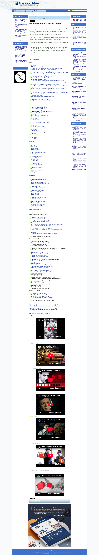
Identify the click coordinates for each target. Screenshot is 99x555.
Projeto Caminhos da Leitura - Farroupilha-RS (41, 228)
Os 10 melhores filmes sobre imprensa (40, 296)
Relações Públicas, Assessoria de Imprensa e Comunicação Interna (46, 68)
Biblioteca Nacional (35, 186)
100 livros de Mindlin (34, 304)
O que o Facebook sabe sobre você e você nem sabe (21, 38)
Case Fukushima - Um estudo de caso (79, 92)
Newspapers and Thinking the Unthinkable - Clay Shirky (79, 69)
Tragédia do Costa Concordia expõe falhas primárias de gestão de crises (21, 30)
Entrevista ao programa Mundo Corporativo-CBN (79, 31)
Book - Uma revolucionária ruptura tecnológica (41, 234)
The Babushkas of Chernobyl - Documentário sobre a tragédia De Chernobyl (79, 144)
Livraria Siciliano (35, 163)
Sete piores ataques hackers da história (79, 89)
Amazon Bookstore (35, 168)
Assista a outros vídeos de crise (79, 169)
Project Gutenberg (35, 134)
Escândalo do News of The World (79, 82)
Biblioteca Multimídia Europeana (38, 185)
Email (44, 18)
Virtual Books (34, 137)
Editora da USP (34, 153)
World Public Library (35, 138)
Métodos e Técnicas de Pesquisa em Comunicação (43, 89)
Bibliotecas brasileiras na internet (38, 179)
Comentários (42, 10)
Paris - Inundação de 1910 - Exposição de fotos (42, 266)
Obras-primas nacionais (35, 308)
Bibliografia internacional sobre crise (39, 98)
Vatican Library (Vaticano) (37, 205)
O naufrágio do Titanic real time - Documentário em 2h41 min (79, 154)
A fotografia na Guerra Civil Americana (40, 282)
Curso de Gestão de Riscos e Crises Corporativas (79, 41)
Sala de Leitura (35, 17)
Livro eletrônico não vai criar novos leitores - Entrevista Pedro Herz (46, 224)
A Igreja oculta (76, 126)
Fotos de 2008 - (39, 256)
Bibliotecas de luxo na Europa (38, 206)
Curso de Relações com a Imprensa (79, 38)
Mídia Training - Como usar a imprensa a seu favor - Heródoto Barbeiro (47, 88)
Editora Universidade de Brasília (38, 152)
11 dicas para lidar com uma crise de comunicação (21, 27)
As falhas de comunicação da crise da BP (21, 25)
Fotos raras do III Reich (36, 260)
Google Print (34, 125)
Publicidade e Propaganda (37, 66)
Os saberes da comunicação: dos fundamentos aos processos (45, 93)
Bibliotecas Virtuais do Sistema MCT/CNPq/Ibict (42, 195)
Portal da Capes (35, 130)
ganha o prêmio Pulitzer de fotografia (43, 264)
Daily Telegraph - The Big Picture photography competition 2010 (46, 280)
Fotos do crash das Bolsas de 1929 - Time (41, 247)
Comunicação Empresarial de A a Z (39, 79)
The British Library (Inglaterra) (38, 201)
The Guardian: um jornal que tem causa (79, 67)
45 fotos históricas (35, 281)
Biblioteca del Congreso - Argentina (39, 180)
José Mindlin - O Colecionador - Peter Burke (41, 225)
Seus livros (33, 133)
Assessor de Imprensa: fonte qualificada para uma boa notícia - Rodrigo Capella (49, 72)
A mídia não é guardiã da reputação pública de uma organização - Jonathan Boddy (79, 54)
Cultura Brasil (34, 118)
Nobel (32, 166)
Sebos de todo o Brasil (36, 167)
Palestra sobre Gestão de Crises (79, 33)
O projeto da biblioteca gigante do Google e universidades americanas (47, 229)
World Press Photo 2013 (36, 275)
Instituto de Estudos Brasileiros (38, 126)
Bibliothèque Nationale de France (38, 197)
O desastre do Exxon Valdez (79, 85)
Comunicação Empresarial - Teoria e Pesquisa (41, 77)
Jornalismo (33, 65)
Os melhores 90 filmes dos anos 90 (39, 294)
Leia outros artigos (79, 71)
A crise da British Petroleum (79, 79)
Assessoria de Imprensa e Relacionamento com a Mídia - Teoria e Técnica (48, 73)
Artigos (22, 10)
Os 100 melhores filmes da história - (42, 297)
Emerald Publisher (35, 198)
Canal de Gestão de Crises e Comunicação (79, 28)
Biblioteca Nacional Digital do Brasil (39, 110)
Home (16, 10)
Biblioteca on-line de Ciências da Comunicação (42, 111)
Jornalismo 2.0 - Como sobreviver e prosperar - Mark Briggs (45, 84)
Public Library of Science (36, 136)
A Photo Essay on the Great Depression (40, 241)
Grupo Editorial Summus (36, 156)
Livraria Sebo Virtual (35, 161)
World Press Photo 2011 (36, 273)
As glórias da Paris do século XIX (38, 244)
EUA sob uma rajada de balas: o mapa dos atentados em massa (79, 106)
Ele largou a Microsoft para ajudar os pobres (41, 220)
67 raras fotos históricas (36, 286)
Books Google (34, 200)
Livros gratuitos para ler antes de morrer (40, 127)
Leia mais (21, 40)
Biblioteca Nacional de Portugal (38, 187)
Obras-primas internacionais (36, 307)
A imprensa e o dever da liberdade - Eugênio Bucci (42, 71)
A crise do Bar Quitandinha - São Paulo (79, 109)
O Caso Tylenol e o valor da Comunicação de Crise (79, 78)
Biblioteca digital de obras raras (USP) (40, 183)
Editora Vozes (34, 155)
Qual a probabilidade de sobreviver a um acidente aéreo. (79, 115)
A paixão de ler (34, 222)
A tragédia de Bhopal (77, 83)
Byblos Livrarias (34, 148)
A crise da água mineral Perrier (79, 103)
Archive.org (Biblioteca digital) (38, 105)
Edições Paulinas (35, 149)
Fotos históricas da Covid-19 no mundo (40, 288)
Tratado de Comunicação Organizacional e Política (42, 96)
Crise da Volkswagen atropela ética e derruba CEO (21, 36)
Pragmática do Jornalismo (37, 95)
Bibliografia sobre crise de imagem (39, 75)
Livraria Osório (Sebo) (36, 157)
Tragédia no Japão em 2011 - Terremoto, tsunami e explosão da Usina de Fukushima (79, 166)
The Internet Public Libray (37, 202)
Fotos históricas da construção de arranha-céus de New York (45, 259)
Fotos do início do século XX (37, 252)
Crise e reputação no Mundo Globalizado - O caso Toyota (21, 22)
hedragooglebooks (35, 123)
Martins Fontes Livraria (36, 164)
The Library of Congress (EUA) (38, 204)
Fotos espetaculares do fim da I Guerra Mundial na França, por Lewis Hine (48, 248)
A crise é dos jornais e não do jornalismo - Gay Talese (79, 57)
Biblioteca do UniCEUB (36, 194)
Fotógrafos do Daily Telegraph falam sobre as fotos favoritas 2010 (46, 278)
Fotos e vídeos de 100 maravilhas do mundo (41, 253)
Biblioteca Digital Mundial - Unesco (39, 108)
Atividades (29, 10)
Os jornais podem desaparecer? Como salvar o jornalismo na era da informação (49, 92)
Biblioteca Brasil (33, 305)
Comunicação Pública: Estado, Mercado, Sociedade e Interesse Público (47, 80)
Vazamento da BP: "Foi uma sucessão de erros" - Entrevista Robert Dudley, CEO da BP (79, 61)
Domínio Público (35, 119)
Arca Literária (34, 145)
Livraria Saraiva (34, 159)
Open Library (34, 129)
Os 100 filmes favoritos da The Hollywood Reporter (43, 300)
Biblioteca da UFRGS (36, 191)
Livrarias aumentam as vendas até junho (40, 221)
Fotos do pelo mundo (40, 258)
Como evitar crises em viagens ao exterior (21, 20)
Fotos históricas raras (36, 285)
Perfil (35, 10)
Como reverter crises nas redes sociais (79, 94)
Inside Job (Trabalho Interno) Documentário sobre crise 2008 (79, 132)
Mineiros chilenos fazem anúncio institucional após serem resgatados (79, 161)
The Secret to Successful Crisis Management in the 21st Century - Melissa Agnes (79, 151)
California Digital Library (36, 116)
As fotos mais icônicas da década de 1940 (41, 242)
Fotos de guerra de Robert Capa (38, 255)
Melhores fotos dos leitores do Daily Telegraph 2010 (43, 277)
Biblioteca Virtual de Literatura (38, 112)
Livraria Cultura (34, 160)
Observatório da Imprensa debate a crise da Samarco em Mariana (79, 147)
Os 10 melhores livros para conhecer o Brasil (41, 100)
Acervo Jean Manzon (36, 269)
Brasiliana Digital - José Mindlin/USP (39, 115)
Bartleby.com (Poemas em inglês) (39, 107)
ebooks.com (34, 121)
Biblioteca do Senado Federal (38, 190)
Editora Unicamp (35, 150)
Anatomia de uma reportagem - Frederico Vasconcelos (43, 69)
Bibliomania (33, 178)
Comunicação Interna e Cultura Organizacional (42, 76)
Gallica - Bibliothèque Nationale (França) (40, 122)
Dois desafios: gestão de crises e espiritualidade (21, 33)
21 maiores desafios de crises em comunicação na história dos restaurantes (79, 112)
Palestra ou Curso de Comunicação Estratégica (79, 36)
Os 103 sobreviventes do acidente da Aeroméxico (79, 118)
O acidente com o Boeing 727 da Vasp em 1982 (79, 97)
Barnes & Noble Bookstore (37, 170)
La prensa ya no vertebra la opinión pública (79, 64)
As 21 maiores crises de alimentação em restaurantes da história (79, 100)
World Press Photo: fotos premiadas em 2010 (41, 271)
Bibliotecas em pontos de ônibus (38, 218)
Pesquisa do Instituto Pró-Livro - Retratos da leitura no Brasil (45, 226)
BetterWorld (34, 146)
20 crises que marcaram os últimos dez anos (79, 87)
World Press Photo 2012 (36, 274)
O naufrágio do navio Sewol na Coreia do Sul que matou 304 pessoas (79, 135)
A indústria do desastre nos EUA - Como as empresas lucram (79, 158)
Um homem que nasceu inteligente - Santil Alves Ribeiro (44, 233)
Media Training (76, 46)
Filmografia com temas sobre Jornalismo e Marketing (42, 309)
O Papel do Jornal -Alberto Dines (38, 91)
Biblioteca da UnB (35, 193)
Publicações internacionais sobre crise (40, 99)
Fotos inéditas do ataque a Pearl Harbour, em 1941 (43, 251)
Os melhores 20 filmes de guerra (38, 293)
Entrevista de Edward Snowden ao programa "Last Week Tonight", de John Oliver (79, 140)
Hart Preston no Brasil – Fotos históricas (40, 284)
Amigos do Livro (35, 144)
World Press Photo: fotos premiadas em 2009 (41, 270)
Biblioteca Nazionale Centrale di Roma (40, 189)
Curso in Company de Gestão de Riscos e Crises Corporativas (79, 43)
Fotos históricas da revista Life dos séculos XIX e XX (43, 249)
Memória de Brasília (35, 263)
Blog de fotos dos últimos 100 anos (39, 245)
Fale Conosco (46, 550)
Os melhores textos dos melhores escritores (41, 236)
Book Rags (33, 114)
